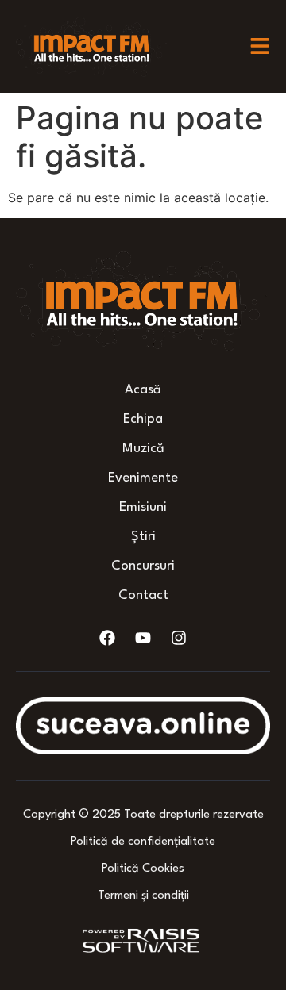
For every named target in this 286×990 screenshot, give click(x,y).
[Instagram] (179, 638)
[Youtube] (143, 638)
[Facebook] (107, 638)
